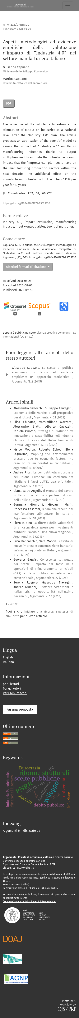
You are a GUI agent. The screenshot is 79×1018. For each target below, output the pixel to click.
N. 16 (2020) (10, 24)
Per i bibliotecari (15, 693)
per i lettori (11, 684)
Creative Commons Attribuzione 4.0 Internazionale (29, 901)
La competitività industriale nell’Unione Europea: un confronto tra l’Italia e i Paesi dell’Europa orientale (43, 477)
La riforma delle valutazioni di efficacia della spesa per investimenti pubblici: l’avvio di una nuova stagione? (43, 527)
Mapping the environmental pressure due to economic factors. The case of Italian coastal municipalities (43, 458)
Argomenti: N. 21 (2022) (49, 417)
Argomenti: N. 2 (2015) (27, 381)
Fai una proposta (20, 709)
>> (16, 604)
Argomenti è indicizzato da (21, 830)
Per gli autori (12, 688)
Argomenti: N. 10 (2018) (48, 500)
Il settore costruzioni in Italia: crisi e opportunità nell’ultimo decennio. (43, 591)
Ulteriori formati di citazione (26, 267)
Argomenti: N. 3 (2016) (28, 536)
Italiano (8, 662)
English (8, 657)
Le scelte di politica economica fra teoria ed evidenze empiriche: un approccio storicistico (42, 372)
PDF (8, 103)
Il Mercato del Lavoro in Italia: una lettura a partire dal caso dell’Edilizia (43, 495)
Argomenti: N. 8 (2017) (28, 468)
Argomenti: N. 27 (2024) (51, 578)
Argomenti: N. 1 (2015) (28, 486)
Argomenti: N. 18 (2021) (29, 518)
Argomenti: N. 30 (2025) (41, 445)
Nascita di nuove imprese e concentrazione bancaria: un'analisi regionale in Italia (43, 545)
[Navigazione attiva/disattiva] (67, 5)
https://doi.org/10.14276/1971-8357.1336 (26, 203)
